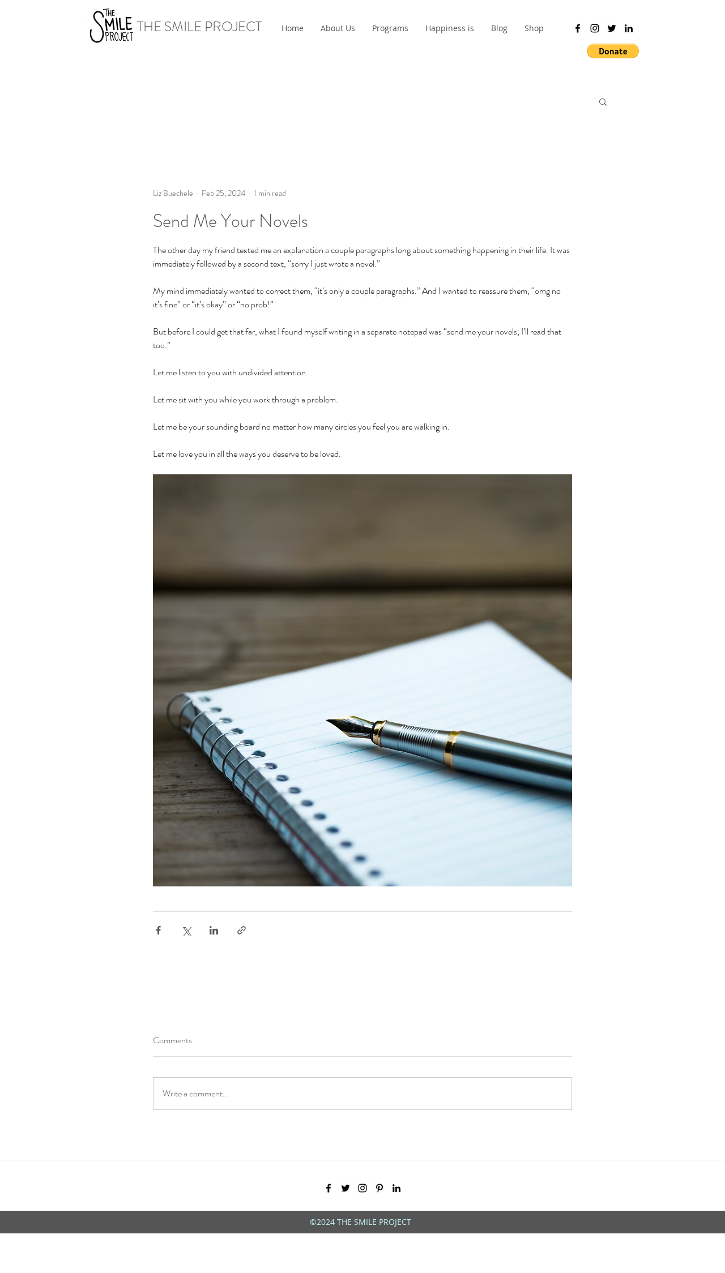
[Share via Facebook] (158, 930)
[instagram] (594, 28)
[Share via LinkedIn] (213, 930)
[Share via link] (241, 930)
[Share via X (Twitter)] (186, 930)
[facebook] (577, 28)
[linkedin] (628, 28)
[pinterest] (379, 1188)
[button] (390, 28)
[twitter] (611, 28)
